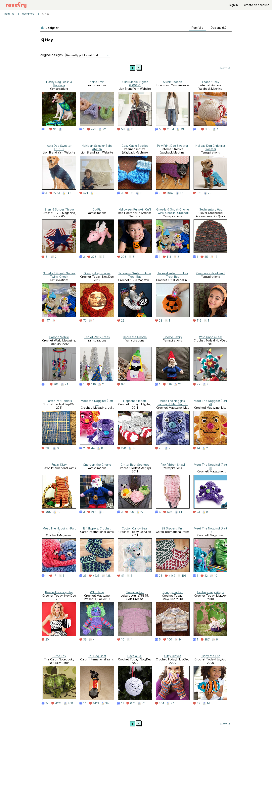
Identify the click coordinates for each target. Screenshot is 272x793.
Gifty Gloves (172, 656)
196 (131, 512)
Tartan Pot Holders (59, 400)
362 (56, 384)
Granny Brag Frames (97, 273)
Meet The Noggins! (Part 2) (59, 530)
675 (133, 703)
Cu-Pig (97, 209)
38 (107, 703)
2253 (56, 193)
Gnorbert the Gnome (97, 464)
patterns (9, 13)
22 (104, 129)
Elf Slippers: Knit (173, 528)
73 (85, 320)
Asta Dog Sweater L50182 (59, 147)
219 (93, 384)
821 (199, 193)
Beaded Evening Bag (59, 592)
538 (169, 384)
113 (169, 256)
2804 (170, 129)
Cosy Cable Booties (135, 145)
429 (93, 129)
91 (54, 129)
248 (93, 512)
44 (93, 448)
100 (169, 639)
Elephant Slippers (135, 400)
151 (131, 193)
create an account (256, 5)
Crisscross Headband (210, 273)
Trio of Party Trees (97, 337)
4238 (96, 575)
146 (68, 193)
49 (198, 703)
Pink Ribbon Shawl (173, 464)
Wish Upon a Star (210, 337)
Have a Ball (134, 656)
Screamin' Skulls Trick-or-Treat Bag (134, 275)
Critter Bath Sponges (135, 464)
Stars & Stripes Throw (59, 209)
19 (134, 448)
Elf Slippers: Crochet (97, 528)
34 (180, 639)
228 (123, 448)
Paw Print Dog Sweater (172, 145)
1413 (96, 703)
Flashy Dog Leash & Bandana (59, 83)
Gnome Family (172, 337)
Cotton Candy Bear (135, 528)
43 (182, 129)
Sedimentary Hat (210, 209)
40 (218, 129)
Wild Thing (97, 592)
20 (160, 448)
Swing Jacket (135, 592)
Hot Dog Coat (97, 656)
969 (207, 129)
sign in (233, 5)
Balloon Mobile (59, 337)
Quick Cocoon (172, 82)
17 (54, 575)
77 (198, 384)
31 (104, 256)
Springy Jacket (173, 592)
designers (28, 13)
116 (199, 320)
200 (48, 448)
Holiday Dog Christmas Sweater (211, 147)
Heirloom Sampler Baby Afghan (97, 147)
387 (207, 639)
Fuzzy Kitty (59, 464)
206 (123, 256)
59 (123, 129)
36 (85, 639)
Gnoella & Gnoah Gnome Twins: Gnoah (59, 275)
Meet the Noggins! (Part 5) (97, 402)
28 (160, 320)
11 (141, 193)
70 (144, 703)
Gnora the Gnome (135, 337)
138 (108, 575)
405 (48, 512)
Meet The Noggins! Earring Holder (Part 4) (173, 402)
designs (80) (219, 27)
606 (169, 512)
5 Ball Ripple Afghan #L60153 (134, 83)
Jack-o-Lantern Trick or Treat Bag (172, 275)
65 (181, 193)
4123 (58, 703)
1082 (170, 193)
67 (123, 384)
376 (93, 256)
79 (209, 193)
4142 (172, 575)
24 (47, 703)
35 (206, 256)
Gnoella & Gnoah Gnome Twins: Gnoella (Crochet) (172, 211)
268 (70, 703)
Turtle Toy (59, 656)
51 (47, 256)
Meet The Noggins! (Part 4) (210, 402)
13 (215, 256)
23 (198, 512)
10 (58, 512)
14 (198, 448)
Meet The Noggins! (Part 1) (210, 530)
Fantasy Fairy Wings (210, 592)
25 (180, 384)
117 (47, 320)
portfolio (197, 27)
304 (161, 703)
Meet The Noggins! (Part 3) (210, 466)
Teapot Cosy (210, 82)
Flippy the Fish (210, 656)
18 (96, 193)
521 (85, 193)
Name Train (97, 82)
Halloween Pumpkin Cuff (135, 209)
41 (66, 384)
